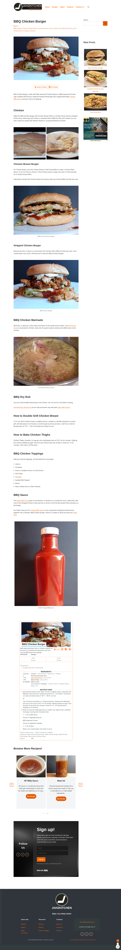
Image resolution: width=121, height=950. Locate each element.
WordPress (19, 948)
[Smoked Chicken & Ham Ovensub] (95, 79)
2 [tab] (44, 813)
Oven (70, 28)
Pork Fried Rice (95, 112)
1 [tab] (43, 813)
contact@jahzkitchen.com (87, 922)
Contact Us (80, 7)
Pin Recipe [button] (54, 87)
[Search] (88, 7)
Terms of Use (83, 940)
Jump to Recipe (41, 87)
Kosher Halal (53, 28)
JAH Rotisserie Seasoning (22, 407)
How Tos (41, 924)
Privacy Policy (74, 940)
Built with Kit (42, 870)
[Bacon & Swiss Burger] (95, 58)
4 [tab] (48, 813)
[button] (69, 649)
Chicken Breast (32, 28)
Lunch (60, 28)
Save (57, 649)
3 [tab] (46, 813)
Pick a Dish (24, 933)
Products (70, 7)
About (47, 7)
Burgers (19, 28)
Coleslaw (18, 477)
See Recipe (31, 799)
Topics (62, 7)
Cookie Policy (91, 940)
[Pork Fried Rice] (95, 102)
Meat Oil (31, 781)
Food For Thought (44, 930)
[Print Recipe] (62, 649)
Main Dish (65, 28)
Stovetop (32, 31)
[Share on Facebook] (65, 649)
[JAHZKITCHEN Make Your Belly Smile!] (28, 6)
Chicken (24, 28)
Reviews (41, 927)
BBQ (15, 28)
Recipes (55, 7)
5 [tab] (49, 813)
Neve (3, 948)
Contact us (59, 927)
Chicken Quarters (43, 28)
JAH (16, 26)
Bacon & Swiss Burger (95, 68)
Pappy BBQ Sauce (63, 407)
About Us (59, 924)
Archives (23, 924)
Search (85, 20)
